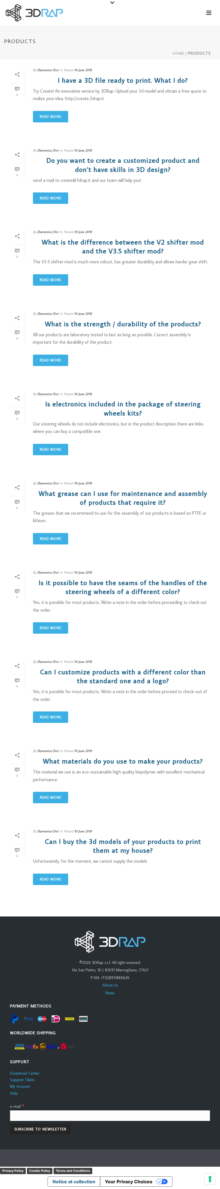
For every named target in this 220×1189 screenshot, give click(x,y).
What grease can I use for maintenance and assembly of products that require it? (123, 497)
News (110, 992)
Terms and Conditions (73, 1171)
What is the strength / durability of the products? (123, 323)
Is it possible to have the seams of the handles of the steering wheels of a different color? (123, 587)
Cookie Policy (39, 1171)
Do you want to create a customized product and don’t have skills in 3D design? (123, 164)
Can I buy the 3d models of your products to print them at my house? (123, 845)
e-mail (17, 1106)
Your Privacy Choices (128, 1181)
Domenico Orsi (47, 70)
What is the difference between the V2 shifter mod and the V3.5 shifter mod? (123, 246)
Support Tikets (22, 1079)
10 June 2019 (83, 70)
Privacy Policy (12, 1171)
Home (178, 53)
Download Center (24, 1073)
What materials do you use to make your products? (123, 760)
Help (14, 1093)
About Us (110, 985)
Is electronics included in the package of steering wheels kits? (123, 408)
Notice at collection (73, 1181)
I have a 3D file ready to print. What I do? (123, 79)
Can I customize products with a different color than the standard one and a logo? (123, 676)
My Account (20, 1086)
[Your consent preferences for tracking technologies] (210, 1179)
